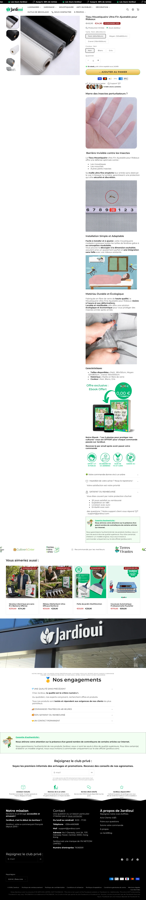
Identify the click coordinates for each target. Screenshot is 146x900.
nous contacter (75, 816)
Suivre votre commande (111, 825)
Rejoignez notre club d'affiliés (114, 814)
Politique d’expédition (94, 887)
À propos (104, 829)
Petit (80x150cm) (95, 36)
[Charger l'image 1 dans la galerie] (12, 22)
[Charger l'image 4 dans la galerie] (12, 64)
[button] (34, 7)
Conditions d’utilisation (75, 887)
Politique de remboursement (32, 887)
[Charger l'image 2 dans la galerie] (12, 36)
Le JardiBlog (106, 833)
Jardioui (16, 887)
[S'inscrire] (91, 772)
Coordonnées (135, 890)
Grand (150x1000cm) (97, 41)
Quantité (90, 56)
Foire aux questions (109, 821)
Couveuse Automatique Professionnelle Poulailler (122, 605)
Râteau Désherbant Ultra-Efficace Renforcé (54, 605)
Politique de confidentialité (55, 887)
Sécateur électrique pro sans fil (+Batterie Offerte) (21, 605)
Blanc (100, 50)
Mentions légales (134, 887)
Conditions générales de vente (115, 887)
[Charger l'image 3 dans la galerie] (12, 50)
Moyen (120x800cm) (118, 36)
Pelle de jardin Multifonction (89, 604)
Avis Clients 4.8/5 (108, 818)
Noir (90, 50)
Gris (111, 50)
